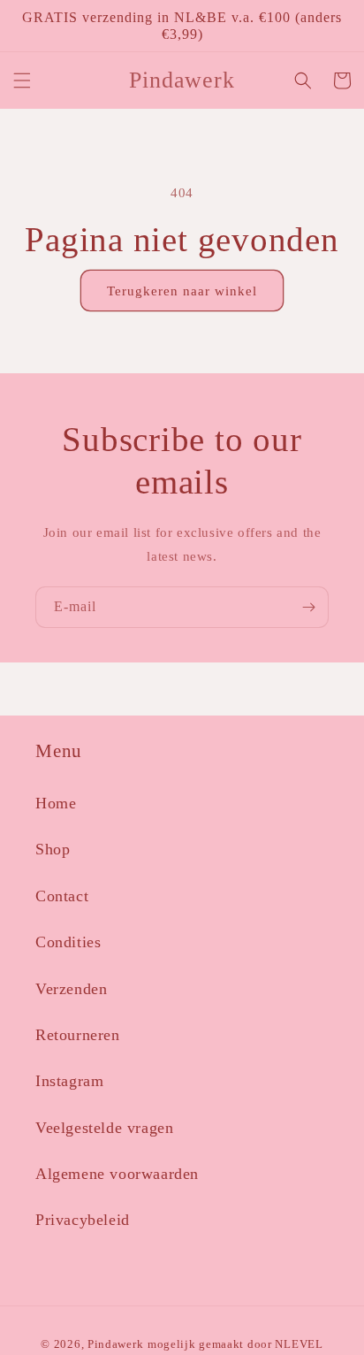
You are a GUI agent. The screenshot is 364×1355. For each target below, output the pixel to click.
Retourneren (77, 1035)
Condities (68, 942)
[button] (22, 80)
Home (55, 803)
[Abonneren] (308, 607)
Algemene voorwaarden (117, 1174)
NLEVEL (298, 1344)
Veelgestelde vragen (104, 1128)
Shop (52, 849)
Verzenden (71, 989)
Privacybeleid (82, 1220)
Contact (61, 896)
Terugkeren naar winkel (182, 291)
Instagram (69, 1081)
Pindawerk (115, 1344)
